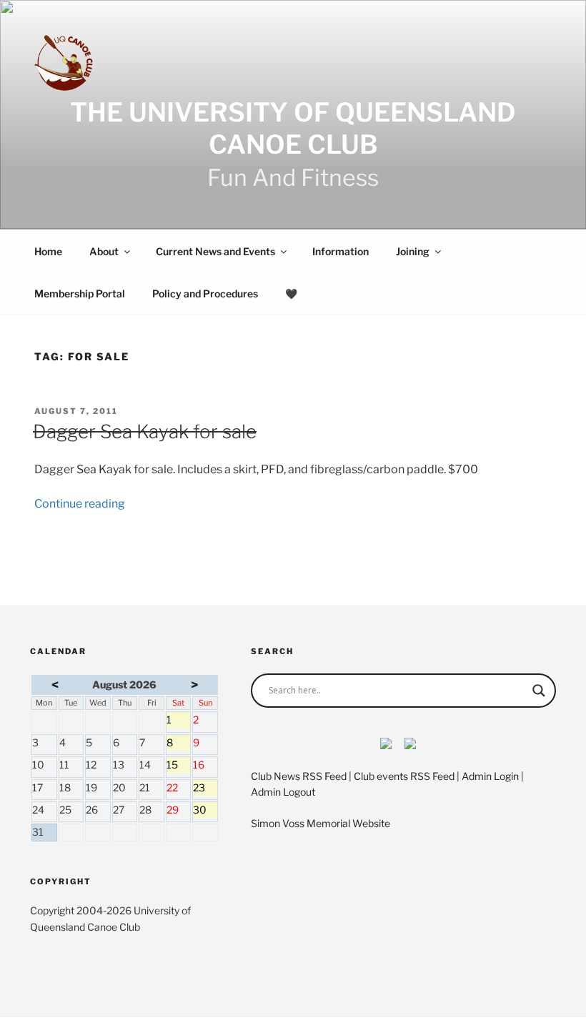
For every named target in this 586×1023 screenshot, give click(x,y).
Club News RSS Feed (299, 776)
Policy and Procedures (205, 293)
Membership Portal (79, 293)
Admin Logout (283, 792)
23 (205, 788)
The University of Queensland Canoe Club (293, 128)
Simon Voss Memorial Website (320, 823)
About (104, 251)
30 (205, 811)
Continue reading (79, 503)
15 (179, 765)
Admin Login (490, 776)
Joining (412, 251)
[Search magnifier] (539, 691)
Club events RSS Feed (404, 776)
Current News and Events (215, 251)
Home (48, 251)
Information (340, 251)
